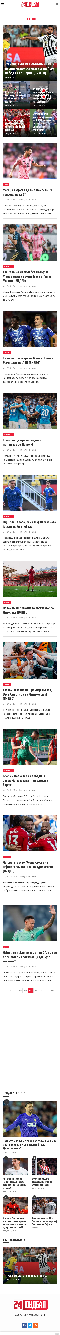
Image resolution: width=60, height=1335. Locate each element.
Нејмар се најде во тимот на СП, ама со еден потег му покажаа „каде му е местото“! (30, 956)
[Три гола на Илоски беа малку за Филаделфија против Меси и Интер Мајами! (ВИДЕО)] (30, 242)
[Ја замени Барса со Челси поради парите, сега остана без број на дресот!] (15, 1166)
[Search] (57, 4)
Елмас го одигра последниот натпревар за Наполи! (23, 442)
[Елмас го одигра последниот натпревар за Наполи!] (30, 411)
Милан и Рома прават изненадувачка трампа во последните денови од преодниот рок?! (14, 1223)
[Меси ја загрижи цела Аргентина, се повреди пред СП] (30, 161)
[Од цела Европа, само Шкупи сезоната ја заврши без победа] (30, 493)
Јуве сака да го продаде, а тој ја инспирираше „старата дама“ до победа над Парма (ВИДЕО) (29, 68)
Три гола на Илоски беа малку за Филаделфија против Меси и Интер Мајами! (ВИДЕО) (27, 276)
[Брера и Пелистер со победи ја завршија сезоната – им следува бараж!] (30, 747)
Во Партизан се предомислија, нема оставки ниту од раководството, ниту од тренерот (43, 95)
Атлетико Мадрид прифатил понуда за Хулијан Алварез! (42, 1181)
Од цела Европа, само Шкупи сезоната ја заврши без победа (29, 524)
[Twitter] (30, 1325)
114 (25, 990)
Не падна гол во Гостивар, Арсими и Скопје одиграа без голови (15, 96)
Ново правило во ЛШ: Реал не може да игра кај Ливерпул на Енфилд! (44, 1221)
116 (35, 990)
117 (41, 990)
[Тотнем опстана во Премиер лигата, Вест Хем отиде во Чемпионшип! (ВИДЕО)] (30, 660)
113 (20, 990)
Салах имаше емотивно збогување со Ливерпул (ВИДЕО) (28, 610)
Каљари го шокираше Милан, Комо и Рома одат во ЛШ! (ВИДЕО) (28, 360)
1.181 (51, 990)
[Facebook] (24, 1325)
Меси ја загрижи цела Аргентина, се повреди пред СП (27, 192)
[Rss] (35, 1325)
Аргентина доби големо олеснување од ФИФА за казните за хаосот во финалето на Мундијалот (43, 121)
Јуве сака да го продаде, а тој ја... (27, 1275)
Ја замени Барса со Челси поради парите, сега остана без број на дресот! (15, 1183)
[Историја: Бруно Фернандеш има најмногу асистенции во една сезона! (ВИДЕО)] (30, 833)
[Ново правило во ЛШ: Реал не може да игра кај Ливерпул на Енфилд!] (44, 1205)
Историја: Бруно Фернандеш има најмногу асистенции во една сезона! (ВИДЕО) (28, 866)
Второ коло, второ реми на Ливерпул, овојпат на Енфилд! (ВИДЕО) (15, 124)
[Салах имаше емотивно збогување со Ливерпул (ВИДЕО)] (30, 579)
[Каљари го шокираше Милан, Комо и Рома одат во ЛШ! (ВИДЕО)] (30, 329)
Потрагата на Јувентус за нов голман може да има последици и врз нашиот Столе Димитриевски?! (30, 1144)
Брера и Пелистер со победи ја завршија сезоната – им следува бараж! (25, 780)
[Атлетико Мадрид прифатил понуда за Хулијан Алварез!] (44, 1166)
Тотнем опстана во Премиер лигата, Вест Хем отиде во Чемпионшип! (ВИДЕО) (27, 694)
